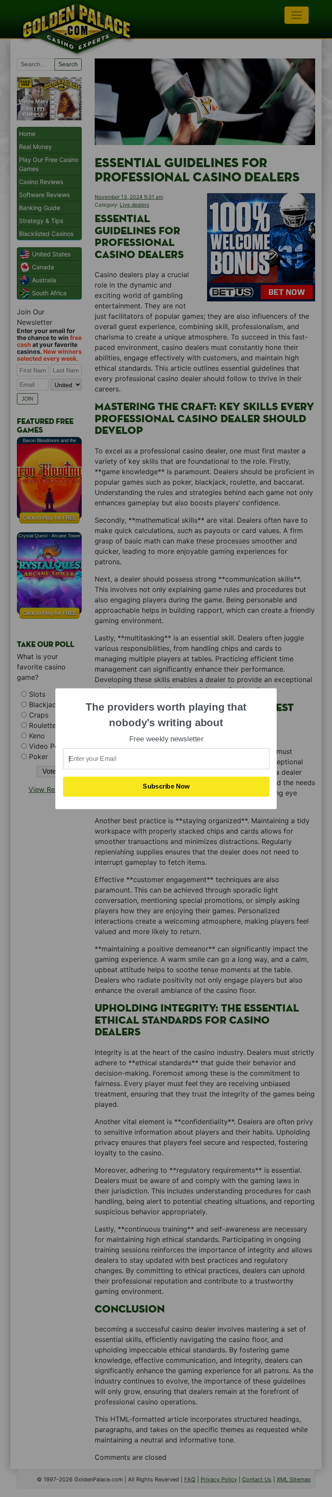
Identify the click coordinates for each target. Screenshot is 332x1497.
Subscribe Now (166, 786)
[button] (166, 715)
